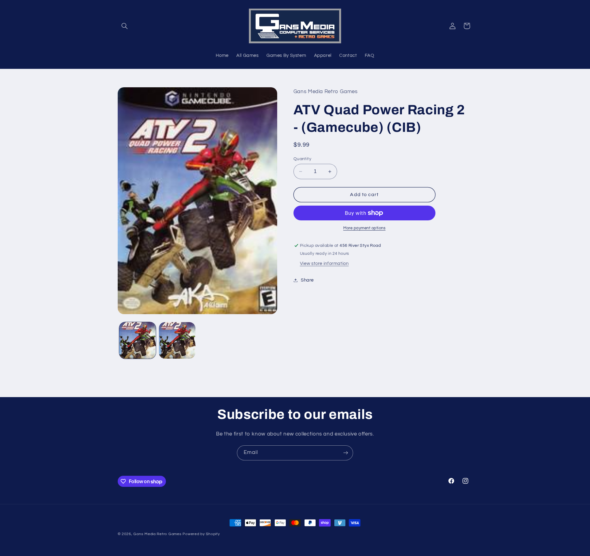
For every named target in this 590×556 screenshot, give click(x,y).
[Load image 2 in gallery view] (177, 340)
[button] (125, 26)
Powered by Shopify (201, 534)
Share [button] (307, 280)
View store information (324, 263)
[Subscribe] (346, 452)
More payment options (364, 228)
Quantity (302, 159)
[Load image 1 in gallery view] (137, 340)
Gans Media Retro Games (157, 534)
